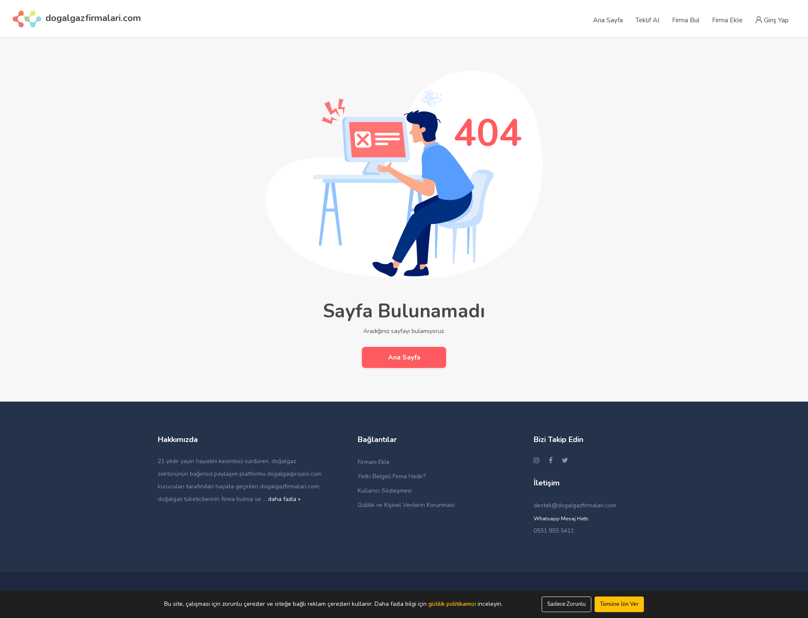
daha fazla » (284, 499)
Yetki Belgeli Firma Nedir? (391, 476)
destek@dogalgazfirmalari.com (575, 505)
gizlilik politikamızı (452, 604)
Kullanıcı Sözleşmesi (385, 491)
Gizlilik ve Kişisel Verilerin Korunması (406, 505)
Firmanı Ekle (374, 462)
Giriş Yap (775, 20)
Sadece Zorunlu (566, 604)
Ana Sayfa (404, 357)
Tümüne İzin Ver (619, 604)
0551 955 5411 (554, 531)
